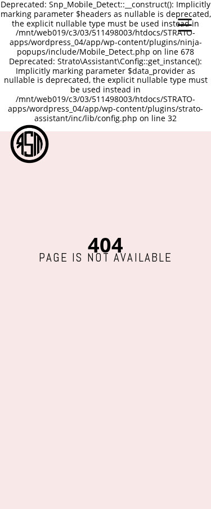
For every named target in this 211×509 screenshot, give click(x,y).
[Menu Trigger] (184, 23)
